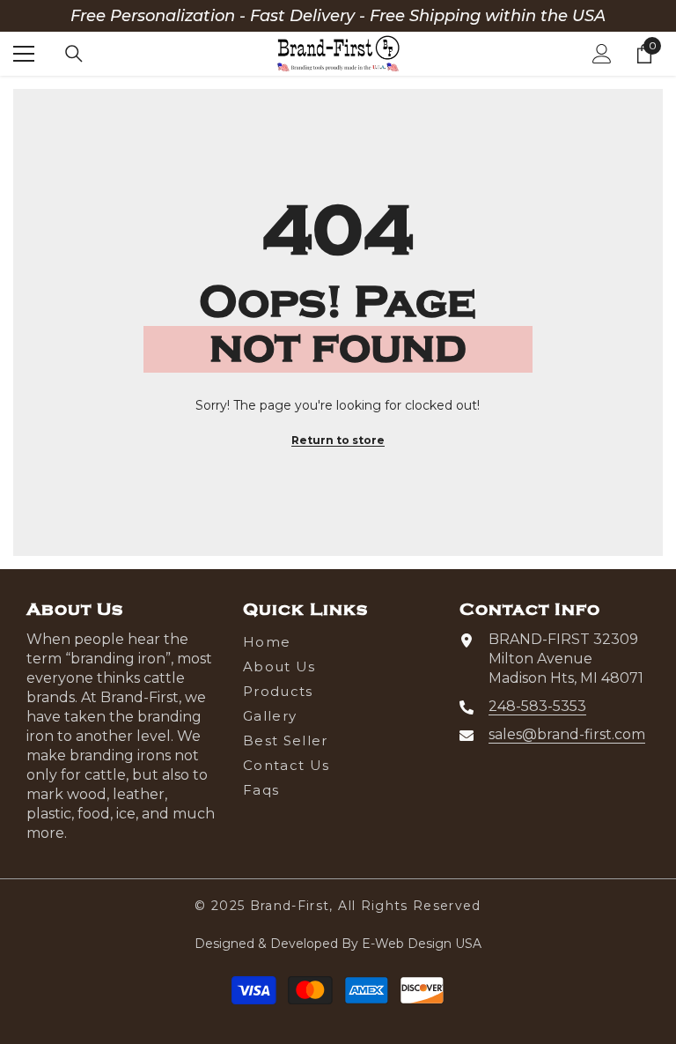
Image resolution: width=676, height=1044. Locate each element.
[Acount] (602, 53)
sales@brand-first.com (567, 734)
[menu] (23, 53)
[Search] (73, 53)
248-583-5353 (537, 706)
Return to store (338, 440)
